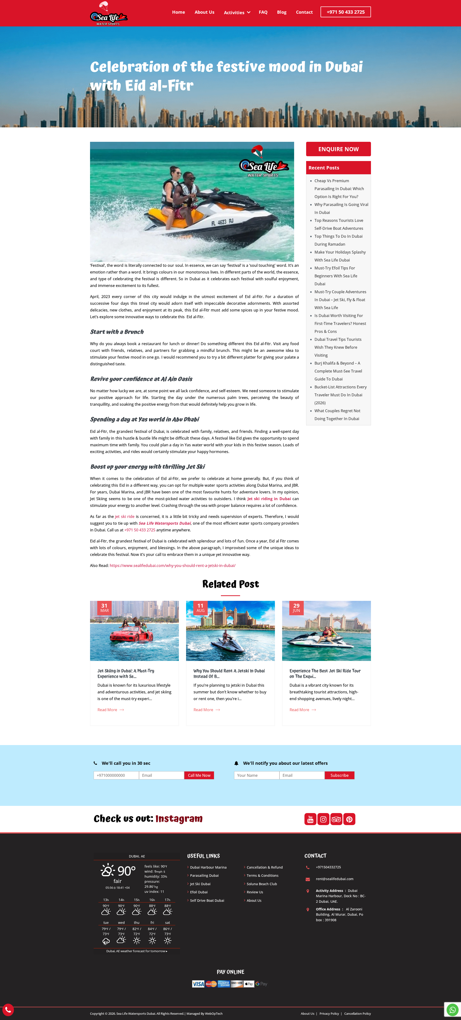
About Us (204, 12)
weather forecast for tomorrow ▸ (137, 951)
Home (178, 12)
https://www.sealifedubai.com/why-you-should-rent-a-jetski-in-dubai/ (173, 565)
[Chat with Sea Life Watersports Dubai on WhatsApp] (453, 1010)
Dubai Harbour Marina (208, 867)
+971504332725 (328, 867)
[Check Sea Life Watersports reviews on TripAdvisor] (336, 819)
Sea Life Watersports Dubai (165, 523)
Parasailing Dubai (204, 875)
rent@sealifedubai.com (334, 879)
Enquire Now (338, 149)
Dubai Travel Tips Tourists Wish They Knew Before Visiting (338, 347)
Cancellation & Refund (265, 867)
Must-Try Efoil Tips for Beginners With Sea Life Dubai (336, 275)
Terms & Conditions (263, 875)
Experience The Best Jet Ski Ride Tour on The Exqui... (325, 673)
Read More (107, 709)
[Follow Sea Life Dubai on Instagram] (323, 819)
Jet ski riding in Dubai (269, 498)
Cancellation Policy (357, 1013)
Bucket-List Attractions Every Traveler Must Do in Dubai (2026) (341, 394)
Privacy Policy (329, 1013)
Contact (304, 12)
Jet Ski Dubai (200, 884)
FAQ (263, 12)
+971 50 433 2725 (346, 12)
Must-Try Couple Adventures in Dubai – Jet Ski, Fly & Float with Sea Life (340, 299)
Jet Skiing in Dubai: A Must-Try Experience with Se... (125, 673)
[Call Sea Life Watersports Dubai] (8, 1010)
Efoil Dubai (199, 892)
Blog (281, 12)
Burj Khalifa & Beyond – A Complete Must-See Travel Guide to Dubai (338, 371)
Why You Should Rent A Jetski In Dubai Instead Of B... (229, 673)
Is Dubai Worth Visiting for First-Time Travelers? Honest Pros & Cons (340, 323)
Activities (234, 12)
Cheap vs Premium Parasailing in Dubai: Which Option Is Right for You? (339, 188)
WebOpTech (214, 1013)
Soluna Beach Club (262, 884)
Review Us (255, 892)
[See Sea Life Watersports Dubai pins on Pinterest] (349, 819)
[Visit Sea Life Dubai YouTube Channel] (310, 819)
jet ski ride (124, 516)
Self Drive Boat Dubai (207, 900)
